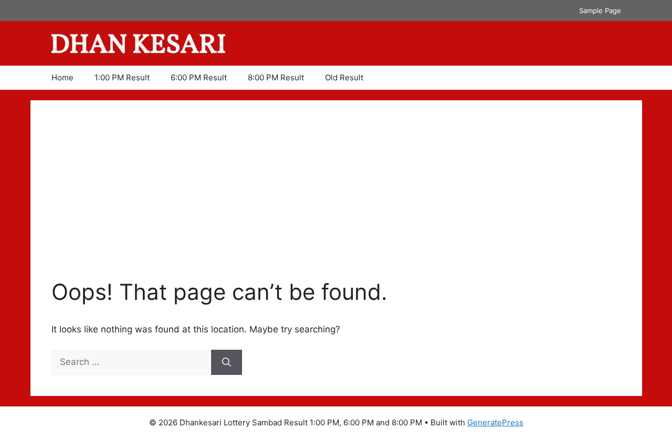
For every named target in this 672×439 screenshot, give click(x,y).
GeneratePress (495, 422)
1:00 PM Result (122, 77)
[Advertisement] (336, 200)
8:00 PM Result (276, 77)
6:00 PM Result (199, 77)
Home (62, 77)
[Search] (226, 362)
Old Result (344, 77)
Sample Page (600, 10)
